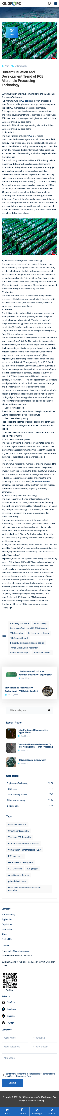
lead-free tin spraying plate (20, 862)
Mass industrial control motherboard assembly (24, 888)
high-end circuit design (38, 633)
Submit (12, 1083)
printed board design (19, 653)
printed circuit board (17, 881)
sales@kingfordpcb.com (19, 951)
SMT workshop (15, 869)
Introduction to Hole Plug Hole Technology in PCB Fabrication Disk (21, 689)
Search (51, 11)
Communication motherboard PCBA (24, 850)
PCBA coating (40, 623)
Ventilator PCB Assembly (19, 837)
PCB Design (30, 789)
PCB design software (19, 623)
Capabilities (7, 924)
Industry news (30, 805)
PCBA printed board (19, 638)
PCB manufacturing (30, 800)
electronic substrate (17, 825)
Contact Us (7, 939)
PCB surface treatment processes (23, 843)
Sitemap (40, 1101)
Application (7, 919)
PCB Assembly (16, 633)
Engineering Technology (30, 783)
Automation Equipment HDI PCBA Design (28, 628)
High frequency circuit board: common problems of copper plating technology (36, 673)
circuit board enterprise (18, 875)
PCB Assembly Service (30, 794)
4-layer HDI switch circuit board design (27, 643)
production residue (42, 653)
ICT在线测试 (32, 869)
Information (7, 929)
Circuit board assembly (18, 831)
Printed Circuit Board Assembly (24, 648)
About (4, 934)
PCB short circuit (15, 856)
